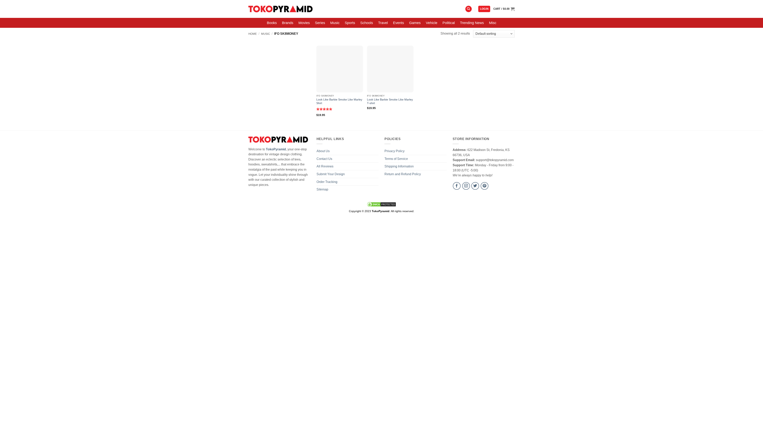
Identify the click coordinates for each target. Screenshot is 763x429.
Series (320, 23)
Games (415, 23)
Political (449, 23)
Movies (304, 23)
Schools (366, 23)
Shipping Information (399, 166)
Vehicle (431, 23)
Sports (350, 23)
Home (252, 33)
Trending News (472, 23)
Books (272, 23)
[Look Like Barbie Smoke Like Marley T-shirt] (390, 69)
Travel (383, 23)
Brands (287, 23)
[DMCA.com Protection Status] (381, 204)
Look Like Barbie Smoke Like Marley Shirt (339, 101)
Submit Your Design (331, 174)
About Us (323, 151)
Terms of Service (396, 158)
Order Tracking (327, 182)
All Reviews (325, 166)
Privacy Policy (394, 151)
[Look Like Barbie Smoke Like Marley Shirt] (339, 69)
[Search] (468, 9)
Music (335, 23)
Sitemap (322, 189)
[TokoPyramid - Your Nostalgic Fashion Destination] (280, 9)
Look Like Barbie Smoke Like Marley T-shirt (390, 101)
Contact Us (324, 158)
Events (398, 23)
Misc (492, 23)
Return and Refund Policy (402, 174)
